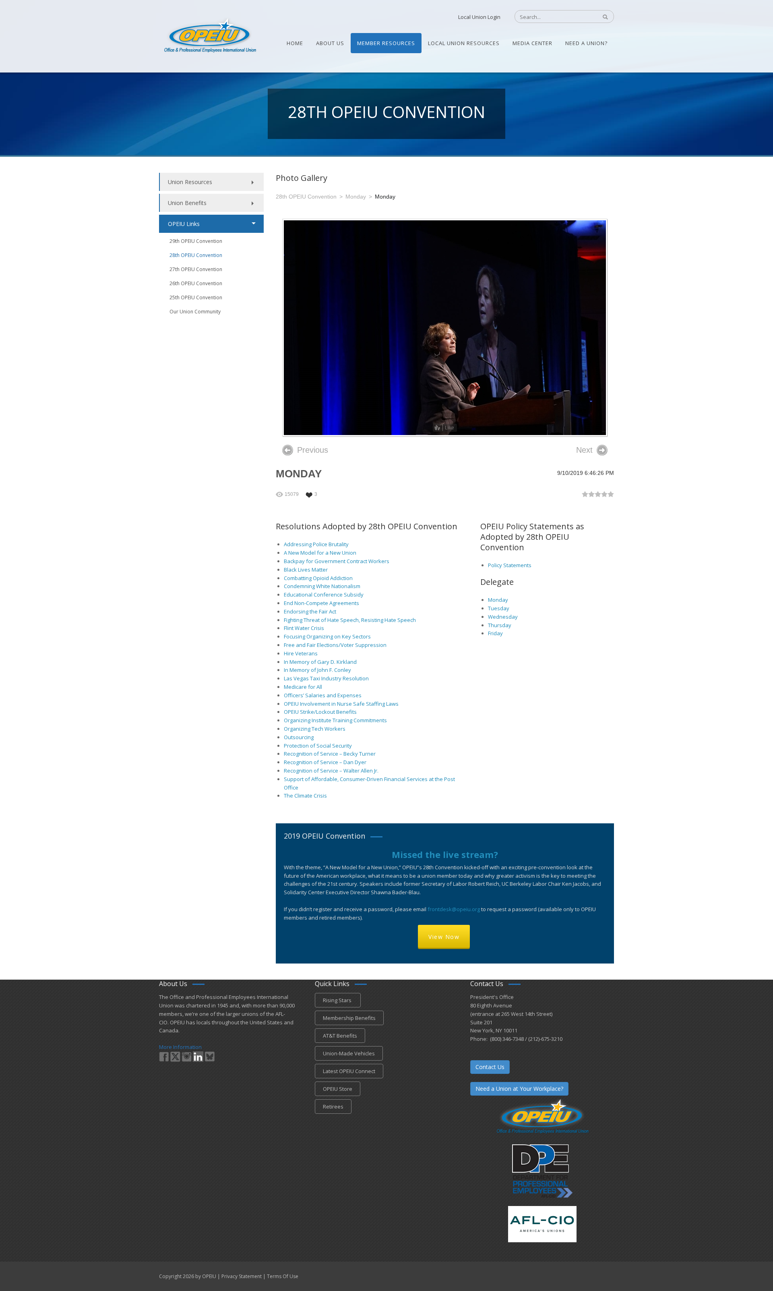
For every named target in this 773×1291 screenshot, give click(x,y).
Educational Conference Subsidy (324, 594)
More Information (180, 1047)
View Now (443, 937)
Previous (312, 450)
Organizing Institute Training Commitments (335, 720)
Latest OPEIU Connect (349, 1071)
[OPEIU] (209, 35)
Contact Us (489, 1067)
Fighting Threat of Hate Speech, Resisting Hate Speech (350, 620)
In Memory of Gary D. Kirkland (320, 661)
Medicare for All (303, 686)
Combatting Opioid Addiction (318, 578)
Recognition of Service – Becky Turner (330, 753)
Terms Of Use (282, 1276)
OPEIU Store (337, 1088)
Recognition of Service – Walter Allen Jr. (331, 770)
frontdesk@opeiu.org (454, 909)
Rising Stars (338, 1000)
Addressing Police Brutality (316, 544)
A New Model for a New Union (320, 552)
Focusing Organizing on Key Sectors (327, 636)
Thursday (499, 625)
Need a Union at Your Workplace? (519, 1088)
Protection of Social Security (318, 745)
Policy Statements (509, 565)
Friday (495, 633)
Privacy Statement (241, 1276)
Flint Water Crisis (304, 628)
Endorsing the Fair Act (310, 611)
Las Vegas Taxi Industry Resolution (326, 678)
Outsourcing (299, 737)
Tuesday (498, 608)
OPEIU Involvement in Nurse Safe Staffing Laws (341, 703)
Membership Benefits (349, 1018)
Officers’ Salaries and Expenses (323, 695)
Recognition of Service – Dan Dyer (325, 762)
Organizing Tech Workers (314, 728)
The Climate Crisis (305, 795)
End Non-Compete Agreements (321, 603)
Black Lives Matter (306, 569)
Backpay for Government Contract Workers (336, 561)
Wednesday (503, 616)
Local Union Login (479, 17)
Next (584, 450)
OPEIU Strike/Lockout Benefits (320, 711)
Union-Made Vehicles (349, 1053)
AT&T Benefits (340, 1035)
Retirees (333, 1106)
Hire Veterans (301, 653)
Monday (498, 599)
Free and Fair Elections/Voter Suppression (335, 645)
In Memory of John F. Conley (317, 669)
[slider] (598, 494)
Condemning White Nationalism (322, 586)
